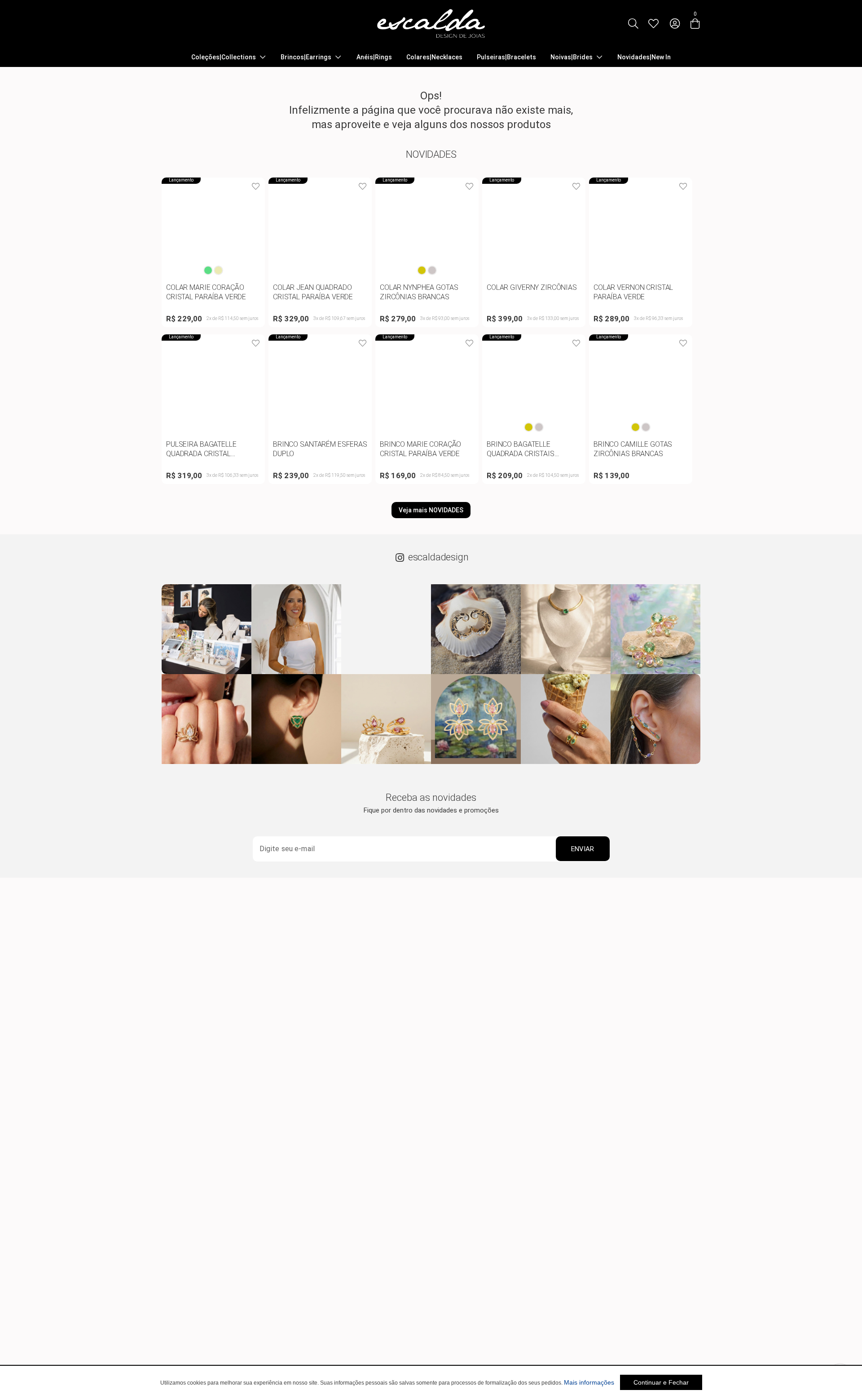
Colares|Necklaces (434, 57)
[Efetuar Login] (674, 23)
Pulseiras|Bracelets (506, 57)
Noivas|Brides (571, 57)
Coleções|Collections (223, 57)
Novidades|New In (644, 57)
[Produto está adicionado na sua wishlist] (256, 186)
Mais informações (589, 1382)
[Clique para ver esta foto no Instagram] (206, 629)
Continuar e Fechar (661, 1382)
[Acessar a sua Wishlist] (653, 23)
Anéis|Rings (374, 57)
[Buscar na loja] (633, 23)
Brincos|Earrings (306, 57)
